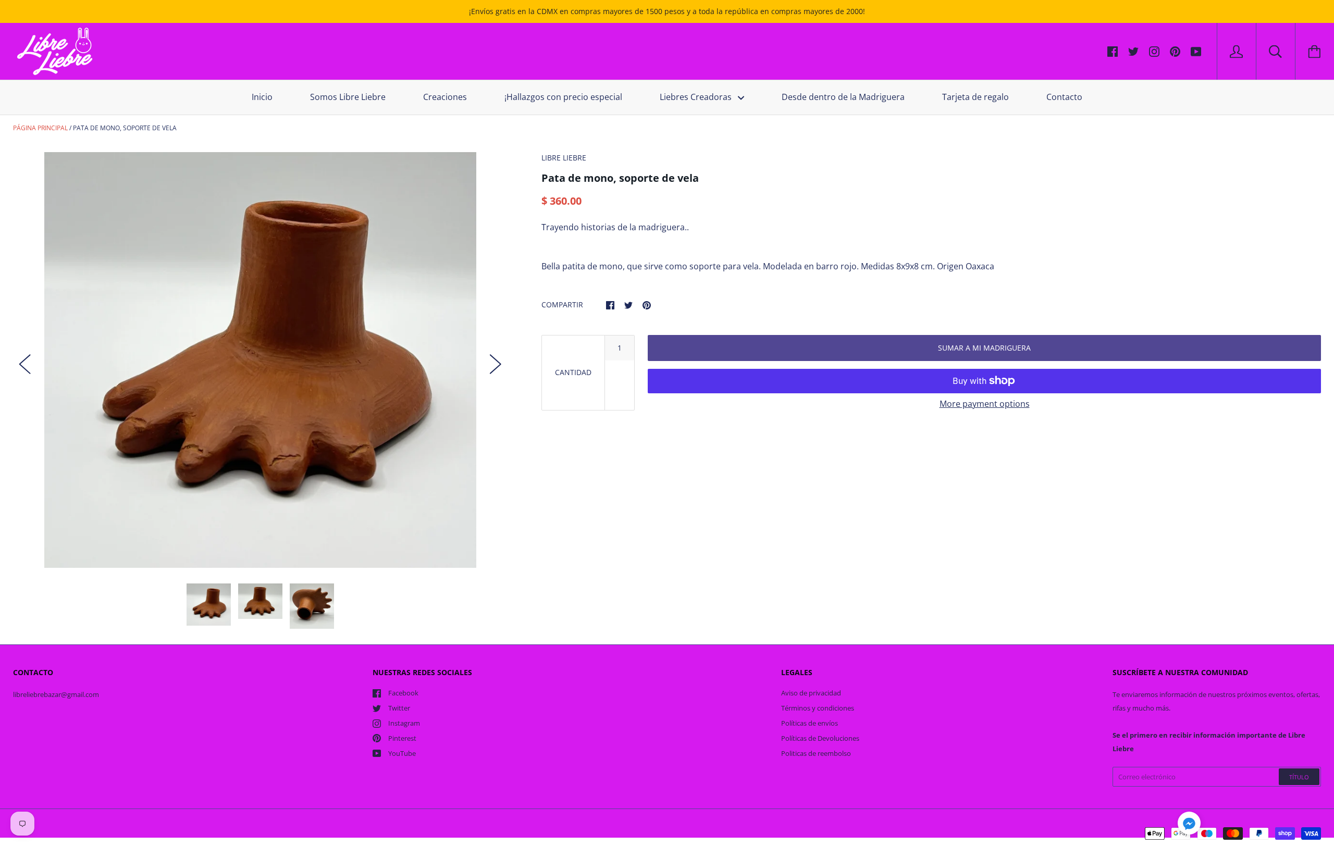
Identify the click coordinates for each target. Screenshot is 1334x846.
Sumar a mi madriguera (984, 348)
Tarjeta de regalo (975, 97)
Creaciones (445, 97)
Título (1299, 777)
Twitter (399, 708)
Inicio (262, 97)
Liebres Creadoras (697, 97)
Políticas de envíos (809, 723)
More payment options (985, 403)
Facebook (403, 693)
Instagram (404, 723)
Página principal (40, 127)
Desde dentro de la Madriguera (843, 97)
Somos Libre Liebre (348, 97)
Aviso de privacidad (811, 693)
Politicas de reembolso (816, 753)
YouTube (402, 753)
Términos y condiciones (817, 708)
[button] (1189, 825)
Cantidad (573, 372)
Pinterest (402, 738)
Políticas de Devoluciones (820, 738)
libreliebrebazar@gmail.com (56, 694)
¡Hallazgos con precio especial (563, 97)
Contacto (1064, 97)
